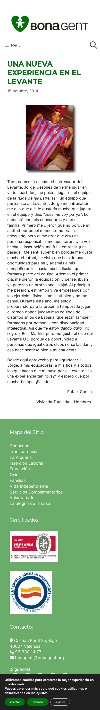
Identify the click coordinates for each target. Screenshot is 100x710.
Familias (18, 480)
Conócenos (21, 445)
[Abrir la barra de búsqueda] (93, 45)
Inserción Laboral (26, 463)
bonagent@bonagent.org (39, 657)
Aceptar (14, 702)
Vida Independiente (29, 486)
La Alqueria (21, 457)
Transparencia (24, 451)
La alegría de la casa (30, 503)
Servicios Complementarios (36, 492)
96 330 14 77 (28, 651)
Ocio (14, 474)
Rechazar (38, 702)
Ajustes (60, 702)
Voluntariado (22, 497)
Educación (20, 468)
